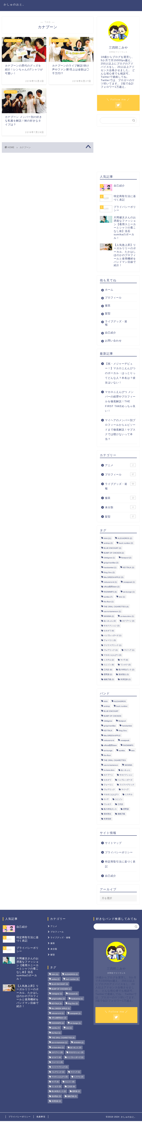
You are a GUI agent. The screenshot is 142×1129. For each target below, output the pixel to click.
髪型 (108, 313)
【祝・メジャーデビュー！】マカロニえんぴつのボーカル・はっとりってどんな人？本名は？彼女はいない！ (120, 373)
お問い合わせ (113, 340)
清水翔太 (124, 675)
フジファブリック (112, 645)
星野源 (108, 675)
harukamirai (110, 568)
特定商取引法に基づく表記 (120, 864)
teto (122, 597)
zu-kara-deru (127, 616)
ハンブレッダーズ (112, 635)
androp (108, 543)
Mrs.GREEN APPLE (113, 577)
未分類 (119, 507)
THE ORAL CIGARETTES (116, 607)
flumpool (126, 558)
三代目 (108, 670)
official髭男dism (111, 587)
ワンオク (125, 665)
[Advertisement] (119, 148)
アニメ (119, 465)
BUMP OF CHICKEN (114, 553)
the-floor (109, 602)
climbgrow (109, 558)
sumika (108, 597)
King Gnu (109, 572)
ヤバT (124, 660)
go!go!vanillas (111, 563)
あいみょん (110, 621)
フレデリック (111, 650)
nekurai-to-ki (110, 582)
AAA (107, 538)
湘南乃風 (109, 679)
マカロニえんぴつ (112, 655)
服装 (108, 305)
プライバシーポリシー (119, 852)
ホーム (109, 289)
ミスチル (109, 660)
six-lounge (129, 592)
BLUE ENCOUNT (112, 548)
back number (126, 543)
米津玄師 (125, 679)
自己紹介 (110, 332)
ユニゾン (109, 665)
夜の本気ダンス (126, 670)
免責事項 (40, 1117)
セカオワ (109, 631)
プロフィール (113, 297)
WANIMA (109, 616)
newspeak (129, 582)
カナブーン (128, 621)
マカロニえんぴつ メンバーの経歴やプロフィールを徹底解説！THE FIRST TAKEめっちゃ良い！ (120, 401)
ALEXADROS (125, 538)
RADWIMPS (110, 592)
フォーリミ (110, 640)
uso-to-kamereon (112, 611)
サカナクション (111, 626)
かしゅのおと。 (15, 4)
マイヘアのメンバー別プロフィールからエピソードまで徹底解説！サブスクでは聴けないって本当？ (120, 429)
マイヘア (129, 650)
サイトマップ (113, 843)
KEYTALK (128, 568)
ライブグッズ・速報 (116, 323)
